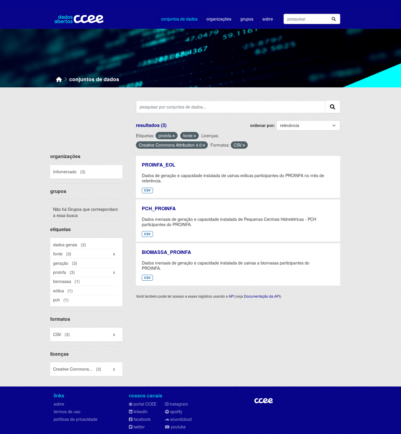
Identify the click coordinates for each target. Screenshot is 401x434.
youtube (178, 427)
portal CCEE (145, 404)
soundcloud (181, 419)
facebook (142, 419)
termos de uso (67, 411)
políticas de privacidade (75, 419)
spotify (176, 411)
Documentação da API (262, 296)
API (231, 296)
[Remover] (174, 135)
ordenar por (262, 125)
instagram (179, 404)
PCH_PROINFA (159, 208)
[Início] (59, 79)
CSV (147, 190)
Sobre (267, 19)
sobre (59, 404)
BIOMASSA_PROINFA (166, 252)
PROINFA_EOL (158, 164)
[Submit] (334, 19)
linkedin (141, 411)
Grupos (246, 19)
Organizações (218, 19)
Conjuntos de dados (179, 19)
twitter (139, 427)
